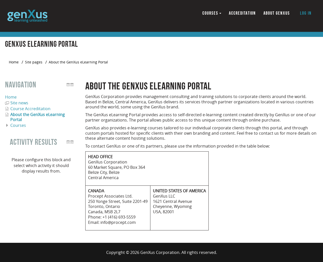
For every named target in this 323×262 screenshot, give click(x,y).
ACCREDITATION (242, 13)
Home (11, 97)
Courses (18, 125)
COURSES (210, 13)
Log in (306, 13)
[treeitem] (41, 97)
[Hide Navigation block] (68, 84)
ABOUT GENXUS (276, 13)
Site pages (33, 62)
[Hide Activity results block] (68, 142)
